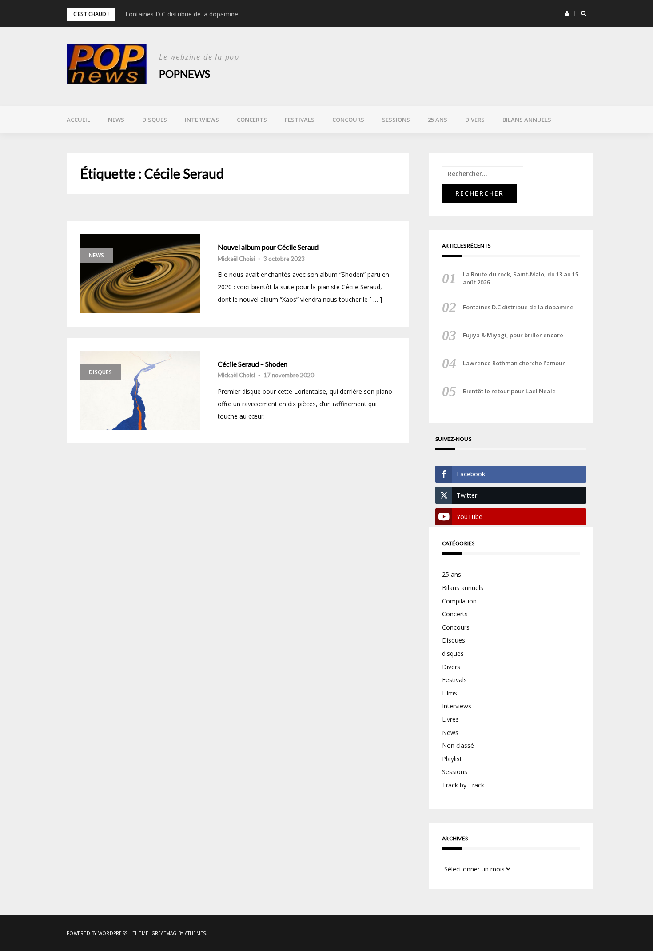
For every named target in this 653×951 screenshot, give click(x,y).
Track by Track (463, 785)
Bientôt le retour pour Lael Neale (509, 391)
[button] (567, 13)
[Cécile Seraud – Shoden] (140, 390)
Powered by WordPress (97, 933)
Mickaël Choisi (236, 258)
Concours (348, 120)
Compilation (459, 601)
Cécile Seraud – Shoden (252, 364)
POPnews (184, 73)
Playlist (452, 759)
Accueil (78, 120)
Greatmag (164, 933)
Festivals (300, 120)
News (116, 120)
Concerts (252, 120)
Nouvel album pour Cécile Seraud (268, 247)
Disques (154, 120)
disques (453, 653)
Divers (475, 120)
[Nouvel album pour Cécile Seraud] (140, 273)
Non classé (458, 745)
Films (449, 693)
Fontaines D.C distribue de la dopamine (181, 14)
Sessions (396, 120)
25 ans (437, 120)
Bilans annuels (526, 120)
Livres (450, 719)
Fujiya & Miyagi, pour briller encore (513, 335)
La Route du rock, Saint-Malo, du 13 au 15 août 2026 (520, 278)
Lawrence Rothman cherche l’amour (514, 363)
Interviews (202, 120)
